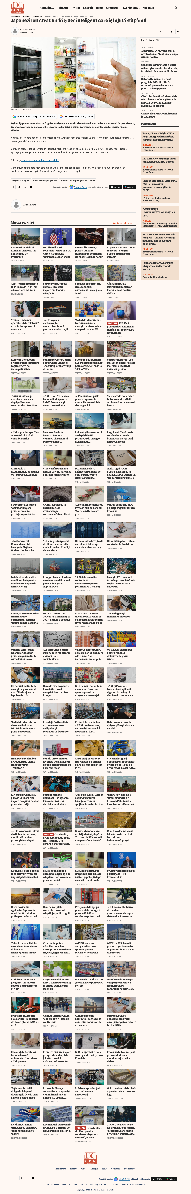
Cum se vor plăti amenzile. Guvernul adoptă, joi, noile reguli (56, 910)
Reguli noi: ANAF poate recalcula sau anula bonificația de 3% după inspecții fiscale (120, 437)
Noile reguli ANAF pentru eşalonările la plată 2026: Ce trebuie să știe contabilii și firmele (121, 473)
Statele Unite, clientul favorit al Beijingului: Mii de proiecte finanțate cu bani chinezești (57, 763)
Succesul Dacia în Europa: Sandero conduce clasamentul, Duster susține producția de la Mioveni (56, 437)
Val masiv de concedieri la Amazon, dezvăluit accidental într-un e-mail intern (121, 400)
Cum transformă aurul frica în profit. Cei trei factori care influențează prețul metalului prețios (120, 835)
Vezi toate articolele (123, 223)
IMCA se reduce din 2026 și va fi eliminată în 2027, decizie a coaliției (56, 616)
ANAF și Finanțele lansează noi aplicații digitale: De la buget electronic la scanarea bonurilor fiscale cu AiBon (120, 690)
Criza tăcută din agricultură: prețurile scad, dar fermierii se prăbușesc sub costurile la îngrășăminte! (25, 911)
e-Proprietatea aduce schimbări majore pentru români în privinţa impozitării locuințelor (23, 509)
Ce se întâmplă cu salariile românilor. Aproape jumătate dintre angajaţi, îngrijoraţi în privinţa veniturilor (57, 948)
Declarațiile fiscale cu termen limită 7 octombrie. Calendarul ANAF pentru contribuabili (24, 1056)
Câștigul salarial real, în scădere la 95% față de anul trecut (56, 1018)
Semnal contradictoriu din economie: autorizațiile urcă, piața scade (88, 288)
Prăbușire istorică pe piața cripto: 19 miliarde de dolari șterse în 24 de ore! (25, 1020)
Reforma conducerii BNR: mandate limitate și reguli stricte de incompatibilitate (25, 364)
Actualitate (47, 8)
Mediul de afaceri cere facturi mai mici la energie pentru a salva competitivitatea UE (88, 324)
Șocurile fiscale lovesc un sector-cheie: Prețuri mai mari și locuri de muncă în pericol (121, 364)
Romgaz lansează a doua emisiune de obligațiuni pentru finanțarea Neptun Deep (57, 582)
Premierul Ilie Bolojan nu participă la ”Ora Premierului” (121, 874)
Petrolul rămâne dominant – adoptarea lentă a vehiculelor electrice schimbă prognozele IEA (56, 799)
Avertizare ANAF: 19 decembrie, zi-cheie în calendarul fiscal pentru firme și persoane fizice (89, 618)
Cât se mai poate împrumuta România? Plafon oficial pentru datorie (119, 288)
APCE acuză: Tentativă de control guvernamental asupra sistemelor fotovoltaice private (120, 911)
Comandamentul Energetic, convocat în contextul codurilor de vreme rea (88, 1020)
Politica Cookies (80, 1184)
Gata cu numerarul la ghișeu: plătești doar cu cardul (120, 725)
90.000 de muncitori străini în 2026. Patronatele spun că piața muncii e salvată (87, 582)
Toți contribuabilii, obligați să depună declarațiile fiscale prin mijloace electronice (24, 1093)
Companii (112, 8)
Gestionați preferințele (99, 1184)
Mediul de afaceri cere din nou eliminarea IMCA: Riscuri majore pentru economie (24, 727)
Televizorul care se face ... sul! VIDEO (40, 160)
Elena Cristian (29, 29)
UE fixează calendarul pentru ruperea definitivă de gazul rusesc (119, 654)
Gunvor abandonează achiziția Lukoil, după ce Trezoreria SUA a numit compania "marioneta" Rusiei (89, 835)
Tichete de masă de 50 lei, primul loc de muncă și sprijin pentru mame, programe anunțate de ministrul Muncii (121, 1129)
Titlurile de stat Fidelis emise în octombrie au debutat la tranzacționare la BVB (24, 948)
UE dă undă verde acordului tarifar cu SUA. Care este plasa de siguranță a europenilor (57, 252)
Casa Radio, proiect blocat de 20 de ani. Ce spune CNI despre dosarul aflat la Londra (56, 839)
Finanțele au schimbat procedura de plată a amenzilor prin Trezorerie (23, 763)
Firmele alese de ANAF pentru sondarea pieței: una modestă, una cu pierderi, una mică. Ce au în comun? (88, 1132)
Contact (115, 1184)
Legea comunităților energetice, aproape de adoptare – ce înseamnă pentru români (57, 875)
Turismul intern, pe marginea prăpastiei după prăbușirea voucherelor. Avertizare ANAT (25, 400)
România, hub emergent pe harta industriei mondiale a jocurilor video (121, 1056)
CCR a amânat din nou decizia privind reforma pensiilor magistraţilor (57, 471)
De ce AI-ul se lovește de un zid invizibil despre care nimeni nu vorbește (89, 544)
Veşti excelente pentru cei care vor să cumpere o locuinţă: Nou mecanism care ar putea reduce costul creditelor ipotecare (89, 654)
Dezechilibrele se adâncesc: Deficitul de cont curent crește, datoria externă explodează (88, 473)
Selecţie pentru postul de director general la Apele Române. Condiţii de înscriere (56, 545)
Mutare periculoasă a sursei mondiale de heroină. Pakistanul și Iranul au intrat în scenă (120, 799)
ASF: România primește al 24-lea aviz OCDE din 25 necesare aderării (24, 286)
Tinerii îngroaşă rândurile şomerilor (118, 615)
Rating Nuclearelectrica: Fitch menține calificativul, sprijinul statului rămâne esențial (25, 618)
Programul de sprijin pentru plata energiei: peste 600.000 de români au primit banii (87, 911)
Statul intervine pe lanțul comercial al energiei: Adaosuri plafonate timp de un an (57, 364)
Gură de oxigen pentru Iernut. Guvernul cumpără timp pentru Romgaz (56, 690)
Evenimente (130, 8)
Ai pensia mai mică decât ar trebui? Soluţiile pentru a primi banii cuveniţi (121, 252)
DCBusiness (15, 16)
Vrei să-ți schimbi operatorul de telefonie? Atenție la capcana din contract (25, 324)
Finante (64, 8)
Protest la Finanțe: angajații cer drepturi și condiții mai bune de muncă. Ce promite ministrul (56, 1093)
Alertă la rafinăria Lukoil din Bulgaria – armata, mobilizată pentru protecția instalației (25, 835)
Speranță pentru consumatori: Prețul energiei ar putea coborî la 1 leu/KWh (121, 1020)
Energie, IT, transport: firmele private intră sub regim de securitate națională (121, 582)
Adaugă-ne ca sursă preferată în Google (36, 116)
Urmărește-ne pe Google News (78, 116)
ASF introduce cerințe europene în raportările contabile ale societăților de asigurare (56, 654)
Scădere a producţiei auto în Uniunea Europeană (87, 1091)
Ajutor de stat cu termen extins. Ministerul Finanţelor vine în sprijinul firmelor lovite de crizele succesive (89, 799)
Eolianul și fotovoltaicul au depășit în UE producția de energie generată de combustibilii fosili (88, 437)
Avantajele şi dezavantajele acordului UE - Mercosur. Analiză (25, 471)
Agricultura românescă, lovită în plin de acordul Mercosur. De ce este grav (89, 509)
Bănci (99, 8)
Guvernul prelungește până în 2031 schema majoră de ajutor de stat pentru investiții (25, 799)
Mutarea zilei (37, 16)
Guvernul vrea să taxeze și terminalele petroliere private (89, 982)
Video (77, 8)
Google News (80, 186)
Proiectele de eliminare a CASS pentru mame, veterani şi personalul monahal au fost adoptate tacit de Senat (88, 727)
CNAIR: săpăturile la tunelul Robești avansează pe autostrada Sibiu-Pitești (56, 509)
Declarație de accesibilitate (133, 1184)
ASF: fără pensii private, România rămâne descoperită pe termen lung (120, 328)
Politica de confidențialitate (58, 1184)
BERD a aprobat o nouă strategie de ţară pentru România (89, 1055)
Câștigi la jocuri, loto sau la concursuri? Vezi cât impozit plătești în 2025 (25, 874)
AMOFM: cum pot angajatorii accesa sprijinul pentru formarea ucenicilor (86, 948)
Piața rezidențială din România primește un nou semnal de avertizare (23, 252)
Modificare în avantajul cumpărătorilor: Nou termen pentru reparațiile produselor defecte (120, 984)
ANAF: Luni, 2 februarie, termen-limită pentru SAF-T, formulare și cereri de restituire (56, 400)
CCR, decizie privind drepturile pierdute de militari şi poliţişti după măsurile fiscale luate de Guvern (89, 875)
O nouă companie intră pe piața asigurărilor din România (121, 508)
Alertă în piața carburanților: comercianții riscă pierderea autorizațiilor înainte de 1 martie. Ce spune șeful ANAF (56, 324)
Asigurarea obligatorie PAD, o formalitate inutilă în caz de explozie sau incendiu (57, 984)
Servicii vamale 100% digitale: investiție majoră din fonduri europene (55, 288)
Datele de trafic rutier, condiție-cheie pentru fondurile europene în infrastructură (24, 582)
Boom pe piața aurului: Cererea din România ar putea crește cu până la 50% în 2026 (89, 364)
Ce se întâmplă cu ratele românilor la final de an (121, 542)
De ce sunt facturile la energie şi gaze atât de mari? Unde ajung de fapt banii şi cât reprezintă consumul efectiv (24, 690)
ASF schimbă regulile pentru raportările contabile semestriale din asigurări (87, 400)
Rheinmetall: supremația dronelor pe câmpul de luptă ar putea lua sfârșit (57, 1127)
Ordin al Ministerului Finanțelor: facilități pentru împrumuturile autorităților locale (23, 654)
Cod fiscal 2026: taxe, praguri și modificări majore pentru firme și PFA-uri (24, 984)
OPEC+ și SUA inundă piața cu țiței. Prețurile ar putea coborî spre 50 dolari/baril (120, 948)
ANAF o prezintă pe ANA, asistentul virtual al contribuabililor (25, 435)
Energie (88, 8)
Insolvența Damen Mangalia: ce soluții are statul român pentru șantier (24, 1129)
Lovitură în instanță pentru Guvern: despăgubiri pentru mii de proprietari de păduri (89, 252)
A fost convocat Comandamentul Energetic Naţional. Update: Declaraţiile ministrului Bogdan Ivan (24, 545)
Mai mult (149, 8)
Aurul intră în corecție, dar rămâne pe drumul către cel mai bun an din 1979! (88, 763)
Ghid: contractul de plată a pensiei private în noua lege (121, 1091)
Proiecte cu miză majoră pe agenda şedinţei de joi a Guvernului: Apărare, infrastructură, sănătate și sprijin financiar (57, 1056)
